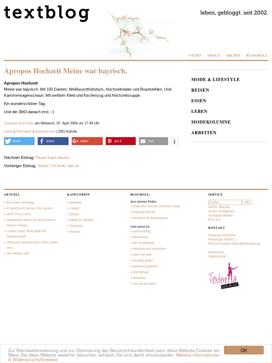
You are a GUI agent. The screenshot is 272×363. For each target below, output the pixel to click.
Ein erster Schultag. (21, 202)
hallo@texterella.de (246, 244)
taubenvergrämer (145, 266)
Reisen (200, 90)
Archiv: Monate (219, 207)
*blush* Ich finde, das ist (58, 165)
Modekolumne (211, 122)
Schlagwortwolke (220, 215)
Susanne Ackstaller (19, 123)
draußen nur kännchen (149, 249)
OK (244, 350)
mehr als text (142, 254)
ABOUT (213, 55)
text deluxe (141, 272)
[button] (19, 141)
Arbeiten (203, 132)
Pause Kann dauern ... (54, 157)
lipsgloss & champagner (150, 218)
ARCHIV (233, 55)
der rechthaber (143, 243)
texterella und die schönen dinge (156, 206)
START (195, 55)
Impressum (216, 252)
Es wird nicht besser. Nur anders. (30, 208)
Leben (8, 131)
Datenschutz (217, 256)
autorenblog (142, 231)
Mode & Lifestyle (215, 79)
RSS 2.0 (214, 220)
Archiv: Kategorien (221, 211)
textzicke (139, 278)
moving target (143, 260)
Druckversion (45, 131)
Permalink (24, 131)
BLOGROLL (257, 55)
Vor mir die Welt (144, 284)
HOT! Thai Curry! (19, 214)
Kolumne (76, 226)
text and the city (144, 212)
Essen (198, 100)
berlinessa (140, 237)
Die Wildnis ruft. (18, 253)
